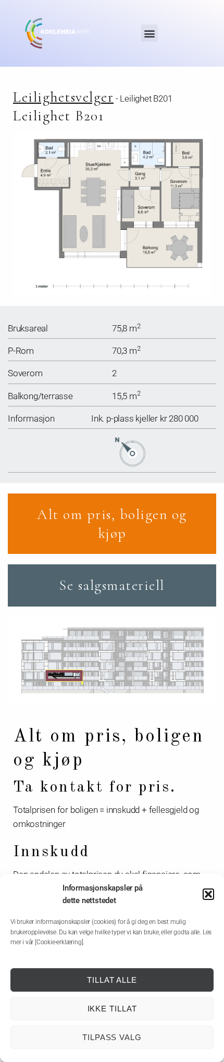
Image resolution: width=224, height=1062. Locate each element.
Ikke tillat (112, 1008)
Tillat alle (112, 979)
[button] (208, 894)
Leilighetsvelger (63, 97)
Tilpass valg (112, 1037)
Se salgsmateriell (112, 585)
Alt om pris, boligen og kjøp (112, 523)
